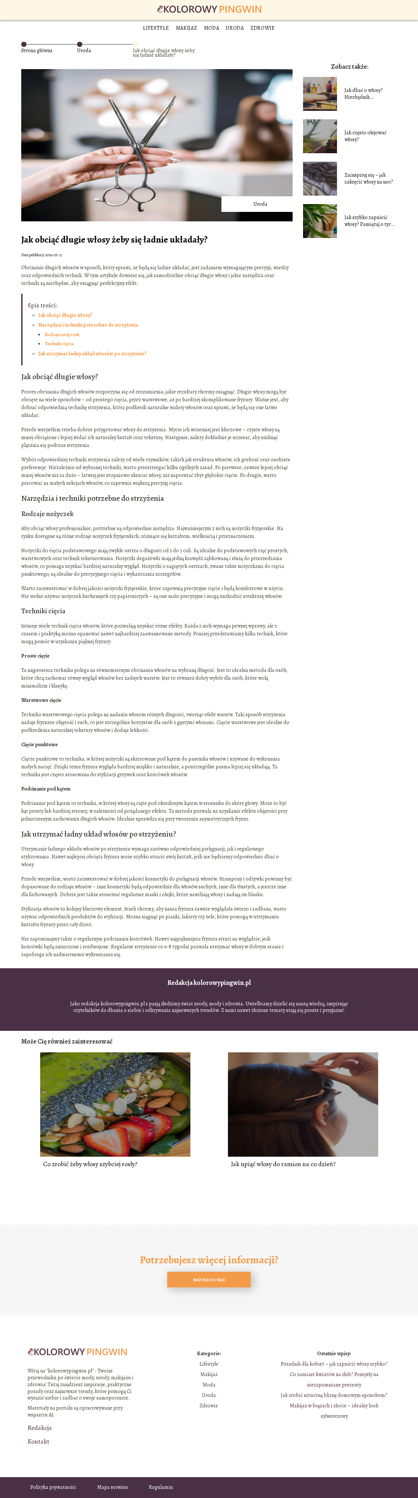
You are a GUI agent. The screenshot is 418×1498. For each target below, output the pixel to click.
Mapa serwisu (112, 1487)
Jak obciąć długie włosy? (65, 315)
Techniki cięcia (59, 344)
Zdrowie (262, 28)
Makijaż (186, 28)
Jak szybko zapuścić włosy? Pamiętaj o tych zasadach (369, 221)
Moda (211, 28)
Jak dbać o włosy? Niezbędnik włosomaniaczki (364, 94)
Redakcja (39, 1428)
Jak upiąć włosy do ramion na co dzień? (283, 1164)
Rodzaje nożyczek (62, 335)
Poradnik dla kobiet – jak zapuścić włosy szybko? (334, 1364)
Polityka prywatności (53, 1487)
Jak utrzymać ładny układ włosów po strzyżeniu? (92, 353)
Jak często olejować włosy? (366, 136)
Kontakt (38, 1441)
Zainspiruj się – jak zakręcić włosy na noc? (369, 178)
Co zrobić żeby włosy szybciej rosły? (90, 1164)
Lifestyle (156, 28)
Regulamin (161, 1487)
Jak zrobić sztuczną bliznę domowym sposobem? (334, 1395)
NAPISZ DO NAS (209, 1280)
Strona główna (37, 50)
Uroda (235, 28)
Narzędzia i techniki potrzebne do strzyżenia (88, 325)
